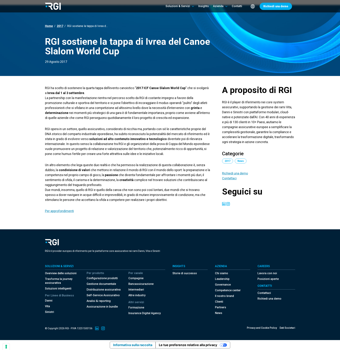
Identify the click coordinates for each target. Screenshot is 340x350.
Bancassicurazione (141, 284)
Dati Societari (287, 327)
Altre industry (137, 295)
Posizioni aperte (268, 279)
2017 (60, 26)
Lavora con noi (267, 273)
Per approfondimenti (59, 211)
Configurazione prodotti (102, 278)
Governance (223, 284)
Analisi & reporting (99, 301)
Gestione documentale (101, 284)
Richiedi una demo (235, 173)
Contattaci (229, 178)
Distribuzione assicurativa (104, 289)
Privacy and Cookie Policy (262, 327)
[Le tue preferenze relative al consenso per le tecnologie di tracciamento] (6, 346)
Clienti (219, 301)
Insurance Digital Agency (144, 313)
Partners (220, 307)
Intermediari (136, 289)
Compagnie (135, 278)
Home (49, 26)
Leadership (222, 279)
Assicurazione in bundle (102, 306)
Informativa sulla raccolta (132, 345)
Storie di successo (184, 273)
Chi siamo (221, 273)
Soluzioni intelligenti (58, 288)
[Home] (53, 6)
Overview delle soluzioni (60, 273)
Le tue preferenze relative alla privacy (188, 345)
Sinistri (49, 312)
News (218, 313)
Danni (48, 300)
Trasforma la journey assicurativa (58, 281)
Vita (47, 306)
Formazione (136, 307)
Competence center (228, 290)
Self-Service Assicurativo (103, 295)
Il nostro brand (224, 296)
